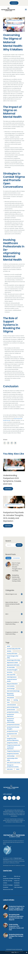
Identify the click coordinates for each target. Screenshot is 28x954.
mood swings (11, 688)
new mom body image (13, 691)
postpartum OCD (12, 733)
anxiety (9, 651)
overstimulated (11, 705)
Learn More (8, 488)
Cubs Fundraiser (18, 887)
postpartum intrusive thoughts (13, 728)
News (8, 700)
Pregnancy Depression (13, 751)
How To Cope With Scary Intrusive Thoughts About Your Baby (17, 567)
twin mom (10, 769)
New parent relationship (10, 694)
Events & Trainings (8, 885)
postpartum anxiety (13, 712)
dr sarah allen (11, 667)
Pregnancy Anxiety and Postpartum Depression (13, 747)
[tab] (8, 558)
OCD (8, 702)
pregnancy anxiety (12, 743)
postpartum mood (12, 731)
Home (4, 876)
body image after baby (13, 660)
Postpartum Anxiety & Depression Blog (14, 21)
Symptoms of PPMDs (8, 878)
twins (17, 769)
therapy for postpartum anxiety (13, 766)
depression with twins (13, 665)
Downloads (17, 882)
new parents (10, 697)
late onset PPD (11, 674)
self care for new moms (13, 762)
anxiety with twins (12, 653)
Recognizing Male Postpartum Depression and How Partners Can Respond (16, 917)
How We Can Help (7, 880)
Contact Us (16, 880)
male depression (11, 677)
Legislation (17, 885)
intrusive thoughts (12, 670)
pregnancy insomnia (13, 753)
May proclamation (12, 684)
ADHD (8, 646)
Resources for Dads (8, 889)
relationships (11, 756)
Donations (5, 887)
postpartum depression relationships (11, 720)
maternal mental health (12, 680)
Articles (5, 882)
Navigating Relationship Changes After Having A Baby (16, 578)
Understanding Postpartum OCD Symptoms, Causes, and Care (12, 479)
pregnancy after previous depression (13, 739)
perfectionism (11, 709)
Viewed (8, 558)
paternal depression (13, 707)
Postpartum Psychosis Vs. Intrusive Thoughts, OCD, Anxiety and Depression (13, 516)
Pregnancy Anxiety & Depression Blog (14, 24)
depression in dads (12, 662)
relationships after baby (12, 759)
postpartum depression (10, 715)
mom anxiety (10, 686)
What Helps (17, 878)
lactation (9, 672)
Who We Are (17, 876)
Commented (16, 558)
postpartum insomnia (13, 724)
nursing (16, 700)
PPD (8, 736)
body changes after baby (12, 657)
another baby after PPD (13, 648)
